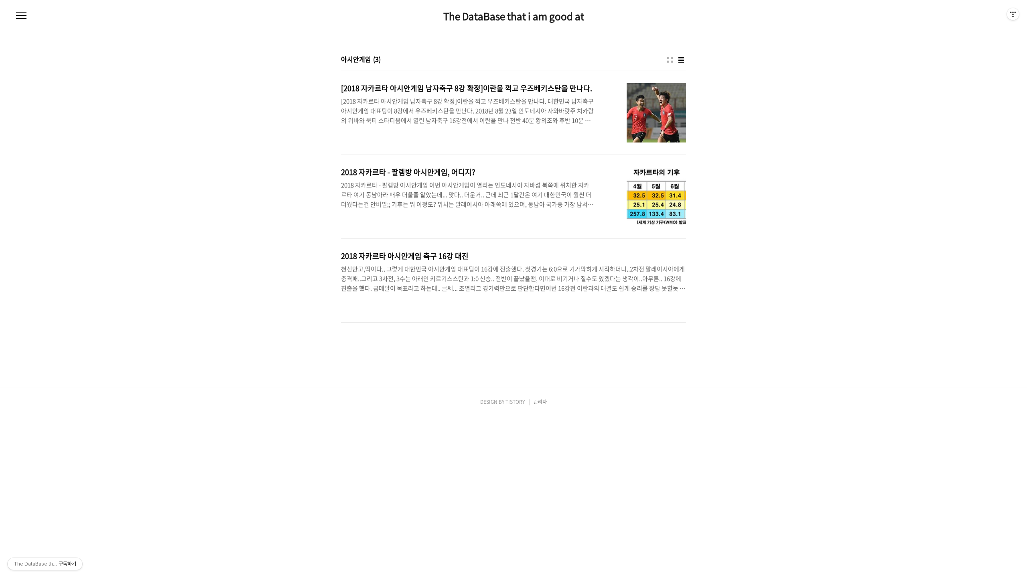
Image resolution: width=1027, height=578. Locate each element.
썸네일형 (670, 60)
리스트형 (681, 60)
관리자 (540, 401)
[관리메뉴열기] (1013, 14)
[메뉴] (21, 16)
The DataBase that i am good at (513, 16)
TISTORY (515, 401)
